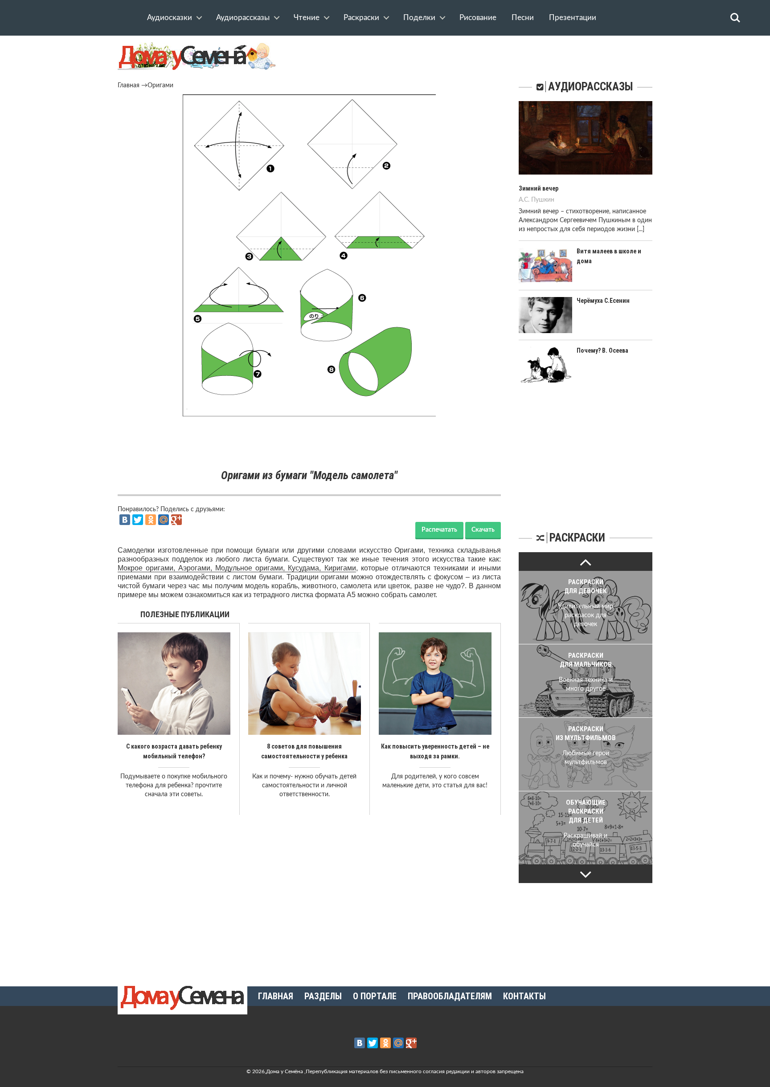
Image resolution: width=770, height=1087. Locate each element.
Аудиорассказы (243, 17)
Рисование (477, 17)
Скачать (483, 530)
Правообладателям (450, 996)
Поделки (419, 17)
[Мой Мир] (163, 519)
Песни (523, 17)
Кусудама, (306, 568)
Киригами (340, 568)
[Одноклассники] (150, 519)
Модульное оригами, (251, 568)
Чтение (306, 17)
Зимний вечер (538, 188)
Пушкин (542, 200)
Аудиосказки (169, 17)
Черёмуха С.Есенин (603, 300)
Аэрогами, (196, 568)
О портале (375, 996)
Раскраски (361, 17)
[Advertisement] (309, 443)
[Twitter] (137, 519)
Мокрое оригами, (148, 568)
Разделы (323, 996)
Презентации (572, 17)
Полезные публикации (184, 614)
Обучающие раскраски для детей (586, 811)
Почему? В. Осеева (602, 350)
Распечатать (439, 530)
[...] (640, 229)
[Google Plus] (176, 519)
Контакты (524, 996)
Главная (128, 85)
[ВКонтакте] (124, 519)
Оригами (160, 85)
